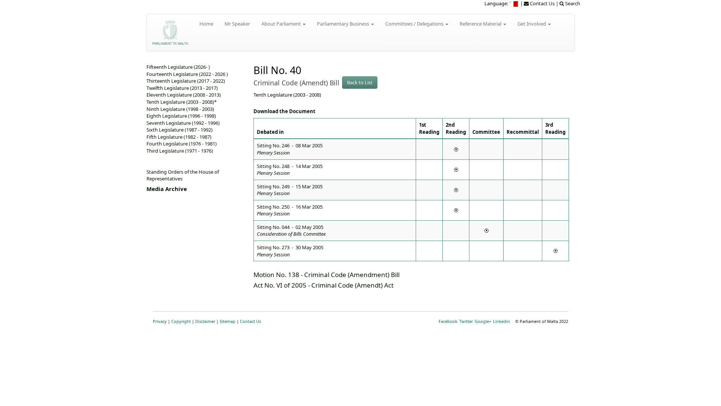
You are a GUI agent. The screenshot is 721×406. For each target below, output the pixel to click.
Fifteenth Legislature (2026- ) (178, 67)
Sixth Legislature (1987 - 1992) (179, 129)
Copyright (181, 321)
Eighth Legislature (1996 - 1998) (181, 115)
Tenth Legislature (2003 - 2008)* (181, 101)
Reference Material (481, 23)
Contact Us (250, 321)
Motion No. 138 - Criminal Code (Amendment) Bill (326, 274)
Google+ (483, 321)
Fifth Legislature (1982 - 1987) (178, 136)
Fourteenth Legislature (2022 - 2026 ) (187, 74)
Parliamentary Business (343, 23)
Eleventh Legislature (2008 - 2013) (183, 94)
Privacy (160, 321)
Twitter (466, 321)
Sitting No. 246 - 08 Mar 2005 (290, 149)
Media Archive (166, 188)
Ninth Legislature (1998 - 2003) (180, 109)
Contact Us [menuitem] (542, 3)
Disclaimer (205, 321)
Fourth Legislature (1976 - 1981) (181, 143)
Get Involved (532, 23)
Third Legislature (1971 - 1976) (179, 150)
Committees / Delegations (415, 23)
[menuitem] (514, 3)
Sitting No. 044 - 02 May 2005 (291, 231)
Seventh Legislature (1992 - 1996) (183, 123)
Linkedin (501, 321)
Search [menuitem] (572, 3)
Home (206, 23)
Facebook (448, 321)
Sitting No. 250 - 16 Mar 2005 (290, 210)
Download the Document (284, 111)
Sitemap (227, 321)
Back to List (360, 82)
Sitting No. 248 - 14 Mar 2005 (290, 170)
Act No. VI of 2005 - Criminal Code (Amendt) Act (323, 285)
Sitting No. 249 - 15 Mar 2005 (290, 190)
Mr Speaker (237, 23)
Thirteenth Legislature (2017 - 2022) (185, 80)
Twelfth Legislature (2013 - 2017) (182, 88)
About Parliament (281, 23)
